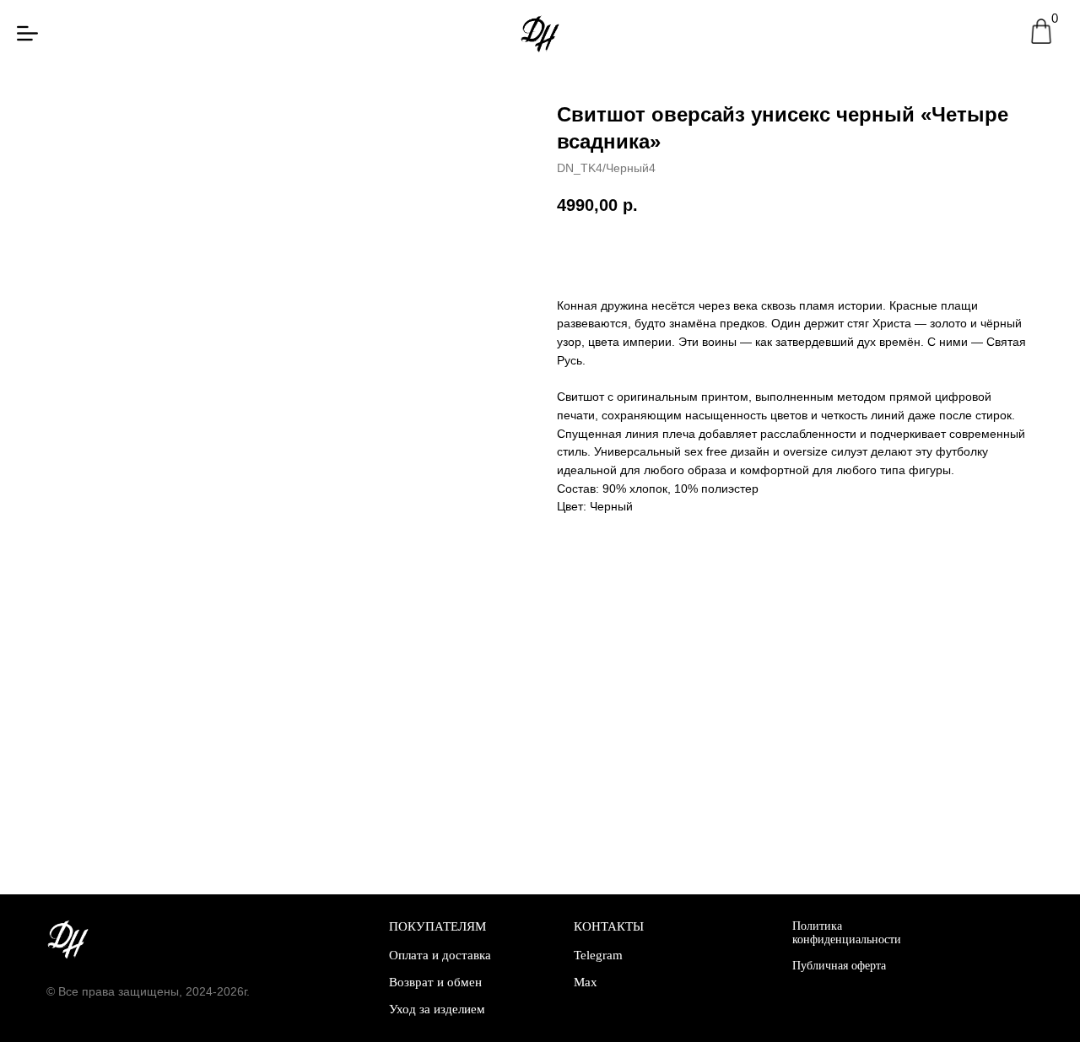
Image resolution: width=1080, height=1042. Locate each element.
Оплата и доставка (440, 955)
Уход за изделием (437, 1009)
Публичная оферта (839, 965)
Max (585, 982)
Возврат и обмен (435, 982)
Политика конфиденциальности (846, 933)
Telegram (598, 955)
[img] (27, 33)
